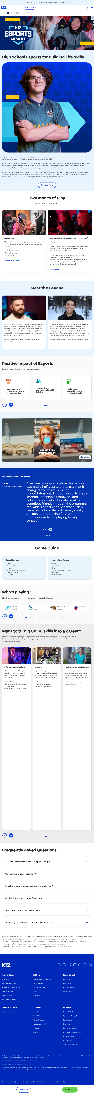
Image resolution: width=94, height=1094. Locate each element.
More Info (24, 1089)
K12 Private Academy (9, 1000)
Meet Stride (36, 1016)
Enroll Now (70, 1089)
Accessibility (55, 1082)
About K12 (5, 979)
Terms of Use (5, 1082)
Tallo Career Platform (70, 1044)
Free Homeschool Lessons (72, 1032)
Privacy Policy (15, 1082)
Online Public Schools (70, 1012)
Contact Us (36, 996)
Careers (35, 1032)
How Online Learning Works (11, 987)
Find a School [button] (6, 1012)
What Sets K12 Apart (9, 983)
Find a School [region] (30, 8)
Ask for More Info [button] (38, 983)
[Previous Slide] (4, 404)
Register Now (47, 185)
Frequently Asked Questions (42, 979)
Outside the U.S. (68, 991)
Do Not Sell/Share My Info (43, 1082)
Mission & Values (38, 1020)
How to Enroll (67, 983)
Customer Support (39, 987)
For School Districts (69, 1036)
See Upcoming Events (11, 260)
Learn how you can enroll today (60, 2)
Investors (36, 1028)
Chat (34, 991)
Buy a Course (67, 1020)
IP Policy (62, 1082)
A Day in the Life (7, 991)
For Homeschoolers (69, 1028)
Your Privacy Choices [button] (26, 1082)
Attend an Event (7, 996)
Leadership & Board (39, 1024)
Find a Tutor (67, 1024)
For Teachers (67, 1040)
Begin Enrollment (69, 987)
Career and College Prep (71, 1016)
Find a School (67, 979)
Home (4, 13)
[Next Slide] (11, 404)
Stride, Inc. (36, 1012)
